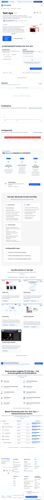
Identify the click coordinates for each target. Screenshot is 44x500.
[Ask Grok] (8, 473)
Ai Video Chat (15, 186)
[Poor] (31, 495)
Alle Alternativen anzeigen (21, 355)
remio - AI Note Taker (37, 480)
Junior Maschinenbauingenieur (28, 470)
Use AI (36, 461)
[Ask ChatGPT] (4, 470)
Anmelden (18, 87)
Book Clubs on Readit (37, 488)
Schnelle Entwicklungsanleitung (28, 486)
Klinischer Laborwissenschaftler (28, 466)
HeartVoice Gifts (37, 483)
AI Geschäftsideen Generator (16, 467)
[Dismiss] (41, 491)
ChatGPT (14, 478)
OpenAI (14, 481)
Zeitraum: (35, 51)
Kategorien (15, 497)
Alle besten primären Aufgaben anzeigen (21, 408)
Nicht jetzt (39, 496)
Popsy (36, 464)
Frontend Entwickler (26, 462)
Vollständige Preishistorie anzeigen (35, 108)
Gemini (14, 485)
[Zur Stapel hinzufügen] (38, 12)
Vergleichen (20, 497)
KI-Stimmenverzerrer (16, 471)
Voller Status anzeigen (37, 132)
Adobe (14, 483)
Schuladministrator (27, 463)
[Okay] (33, 495)
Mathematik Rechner (26, 479)
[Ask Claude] (7, 470)
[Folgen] (19, 381)
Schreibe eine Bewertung (36, 68)
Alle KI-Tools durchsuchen (13, 447)
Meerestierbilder (27, 488)
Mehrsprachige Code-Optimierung (27, 483)
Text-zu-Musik (15, 469)
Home (4, 8)
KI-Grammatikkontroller (17, 464)
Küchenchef (26, 468)
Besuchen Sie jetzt (38, 1)
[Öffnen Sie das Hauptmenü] (42, 5)
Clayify (36, 463)
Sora (14, 480)
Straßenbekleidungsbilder (28, 481)
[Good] (34, 495)
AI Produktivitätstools (16, 462)
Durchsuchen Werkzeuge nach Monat (27, 447)
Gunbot (36, 482)
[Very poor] (30, 495)
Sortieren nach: (5, 72)
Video (8, 8)
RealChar (36, 485)
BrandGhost (12, 1)
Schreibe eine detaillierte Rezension (31, 496)
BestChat (36, 468)
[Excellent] (36, 495)
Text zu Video (13, 8)
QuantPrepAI (37, 466)
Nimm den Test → (38, 363)
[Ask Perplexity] (10, 470)
